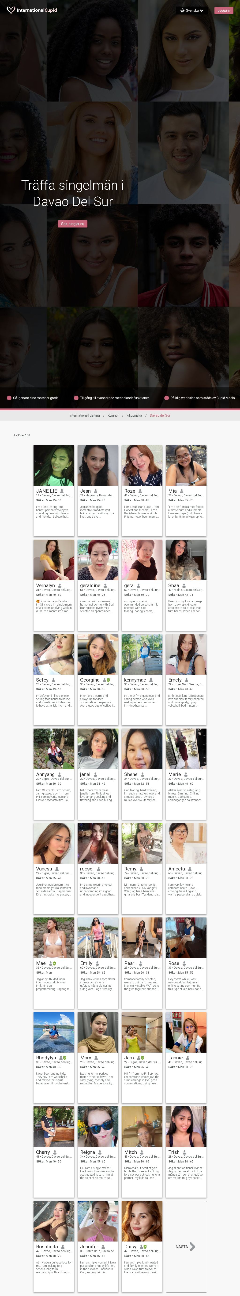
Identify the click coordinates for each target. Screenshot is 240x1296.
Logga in (224, 10)
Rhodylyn (46, 1058)
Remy (130, 869)
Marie (174, 774)
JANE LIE (46, 491)
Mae (41, 963)
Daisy (130, 1246)
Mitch (130, 1152)
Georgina (90, 680)
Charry (43, 1152)
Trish (174, 1152)
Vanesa (44, 869)
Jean (85, 491)
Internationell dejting (85, 415)
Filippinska (134, 415)
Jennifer (89, 1246)
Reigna (87, 1152)
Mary (85, 1058)
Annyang (45, 774)
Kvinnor (113, 415)
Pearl (130, 963)
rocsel (87, 869)
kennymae (135, 680)
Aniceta (176, 869)
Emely (175, 680)
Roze (129, 491)
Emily (86, 963)
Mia (172, 491)
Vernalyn (45, 585)
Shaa (173, 585)
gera (129, 585)
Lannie (175, 1058)
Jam (129, 1058)
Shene (131, 774)
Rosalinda (47, 1246)
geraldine (90, 585)
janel (85, 774)
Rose (173, 963)
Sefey (42, 680)
